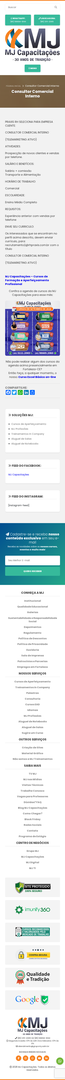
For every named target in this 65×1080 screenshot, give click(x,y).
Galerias (32, 612)
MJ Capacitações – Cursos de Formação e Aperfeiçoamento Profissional (27, 280)
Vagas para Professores (32, 796)
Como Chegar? (32, 813)
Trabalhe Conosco (32, 791)
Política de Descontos (32, 638)
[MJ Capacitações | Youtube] (39, 1058)
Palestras (32, 693)
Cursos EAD (32, 704)
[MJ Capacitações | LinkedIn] (46, 1058)
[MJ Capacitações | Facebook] (18, 1058)
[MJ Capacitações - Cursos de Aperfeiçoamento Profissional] (32, 45)
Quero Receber (32, 571)
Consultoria (32, 699)
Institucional (32, 601)
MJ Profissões (19, 429)
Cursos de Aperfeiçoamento (28, 424)
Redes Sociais (32, 825)
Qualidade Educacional (32, 606)
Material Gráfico (32, 753)
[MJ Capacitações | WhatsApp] (32, 1058)
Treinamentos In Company (27, 434)
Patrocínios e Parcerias (32, 661)
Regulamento (32, 633)
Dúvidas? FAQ (32, 802)
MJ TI (32, 868)
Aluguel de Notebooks (24, 443)
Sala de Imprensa (32, 655)
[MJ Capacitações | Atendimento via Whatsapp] (59, 1061)
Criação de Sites (32, 747)
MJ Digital (32, 862)
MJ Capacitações (18, 474)
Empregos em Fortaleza (32, 667)
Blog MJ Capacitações (32, 808)
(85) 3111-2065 (47, 20)
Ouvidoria (32, 650)
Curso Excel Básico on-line (37, 377)
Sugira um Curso (32, 733)
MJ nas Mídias (32, 779)
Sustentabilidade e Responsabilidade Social (32, 619)
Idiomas (32, 710)
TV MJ (32, 773)
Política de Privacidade (32, 644)
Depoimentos (32, 627)
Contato (32, 830)
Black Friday (32, 819)
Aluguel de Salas (21, 439)
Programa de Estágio (32, 836)
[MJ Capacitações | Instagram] (25, 1058)
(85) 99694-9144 (18, 20)
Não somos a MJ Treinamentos (32, 759)
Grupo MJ (32, 851)
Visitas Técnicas (32, 785)
